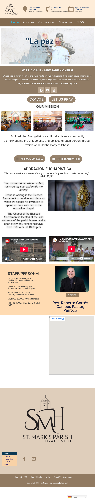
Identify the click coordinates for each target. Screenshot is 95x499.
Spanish (74, 497)
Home (15, 22)
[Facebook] (41, 90)
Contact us (65, 22)
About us (28, 22)
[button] (3, 46)
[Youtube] (47, 90)
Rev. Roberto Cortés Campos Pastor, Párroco (70, 307)
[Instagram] (54, 90)
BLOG (80, 22)
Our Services (46, 22)
